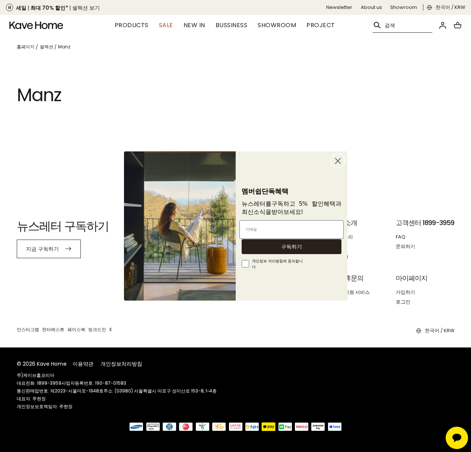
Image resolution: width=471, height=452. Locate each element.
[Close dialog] (337, 160)
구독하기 (291, 246)
